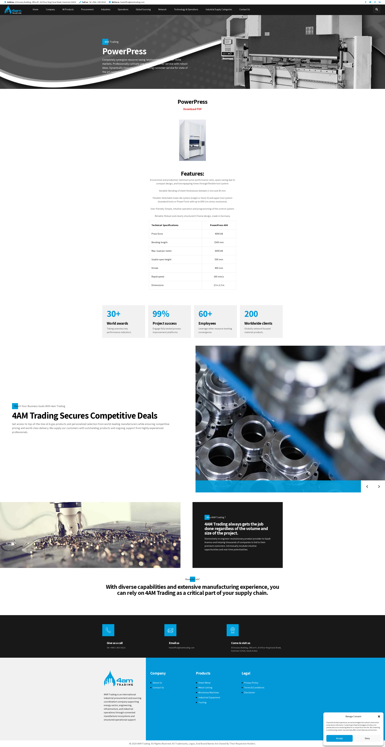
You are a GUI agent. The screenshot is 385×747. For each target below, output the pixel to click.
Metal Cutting (205, 687)
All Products (68, 9)
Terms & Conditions (254, 687)
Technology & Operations (186, 9)
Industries (105, 9)
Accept (339, 738)
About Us (157, 682)
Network (162, 9)
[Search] (376, 9)
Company (50, 9)
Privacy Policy (251, 682)
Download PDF (192, 109)
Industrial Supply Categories (219, 9)
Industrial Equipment (209, 697)
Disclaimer (249, 692)
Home (35, 9)
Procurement (87, 9)
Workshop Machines (208, 692)
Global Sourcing (143, 9)
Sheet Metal (204, 682)
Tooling (202, 702)
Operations (123, 9)
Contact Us (244, 9)
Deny (367, 738)
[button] (378, 716)
